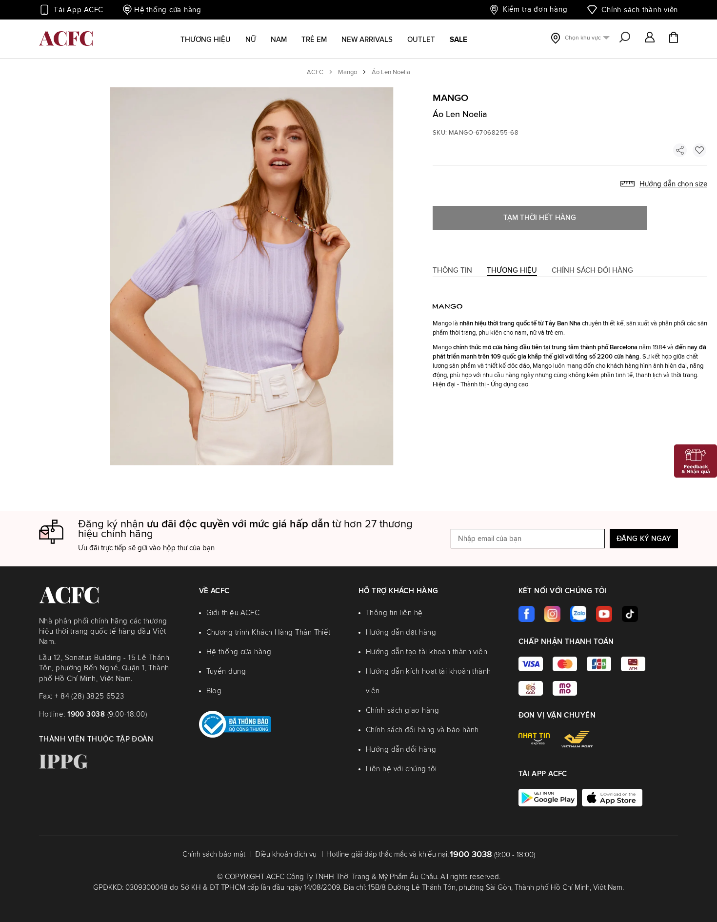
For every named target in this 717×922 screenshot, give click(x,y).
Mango (347, 72)
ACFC (315, 72)
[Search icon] (624, 38)
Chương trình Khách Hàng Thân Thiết (268, 632)
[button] (650, 38)
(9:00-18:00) (107, 714)
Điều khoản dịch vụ (286, 854)
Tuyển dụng (226, 671)
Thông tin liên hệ (394, 613)
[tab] (452, 270)
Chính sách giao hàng (402, 710)
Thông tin (452, 270)
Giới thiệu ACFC (233, 613)
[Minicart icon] (673, 38)
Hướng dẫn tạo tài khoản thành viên (426, 652)
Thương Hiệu (512, 270)
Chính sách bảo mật (213, 854)
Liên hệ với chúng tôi (401, 769)
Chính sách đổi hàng (592, 270)
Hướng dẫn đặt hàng (401, 632)
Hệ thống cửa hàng (167, 10)
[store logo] (66, 38)
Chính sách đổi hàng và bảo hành (422, 730)
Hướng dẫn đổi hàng (401, 749)
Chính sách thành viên (639, 10)
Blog (214, 691)
